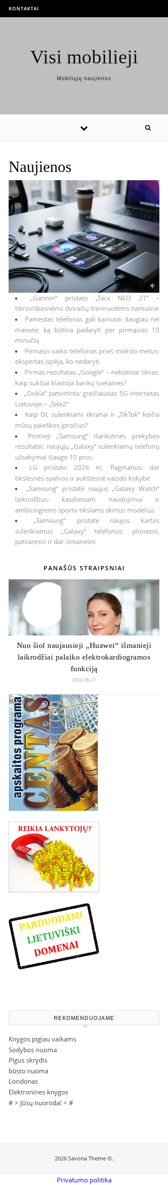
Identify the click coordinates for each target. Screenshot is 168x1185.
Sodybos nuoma (33, 1049)
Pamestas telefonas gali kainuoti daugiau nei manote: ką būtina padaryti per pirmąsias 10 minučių (87, 329)
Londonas (23, 1081)
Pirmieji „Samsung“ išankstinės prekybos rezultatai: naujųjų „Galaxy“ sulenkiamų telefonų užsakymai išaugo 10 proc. (87, 446)
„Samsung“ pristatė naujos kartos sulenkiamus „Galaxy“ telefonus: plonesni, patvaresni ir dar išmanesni (87, 531)
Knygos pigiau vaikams (42, 1039)
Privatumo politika (84, 1180)
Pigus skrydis (28, 1060)
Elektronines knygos (38, 1092)
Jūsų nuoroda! (41, 1102)
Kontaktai (24, 8)
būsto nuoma (28, 1070)
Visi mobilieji (84, 57)
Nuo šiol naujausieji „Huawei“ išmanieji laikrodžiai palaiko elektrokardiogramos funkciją (84, 657)
